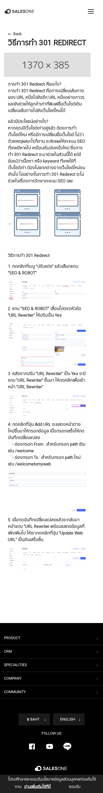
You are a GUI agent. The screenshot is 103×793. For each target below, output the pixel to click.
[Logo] (20, 11)
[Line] (67, 746)
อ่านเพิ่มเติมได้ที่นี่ (37, 787)
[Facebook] (32, 746)
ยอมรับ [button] (75, 787)
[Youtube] (50, 746)
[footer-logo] (51, 770)
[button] (91, 11)
